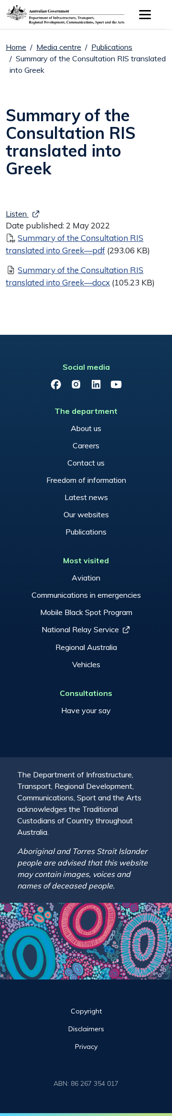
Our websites (86, 514)
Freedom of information (86, 480)
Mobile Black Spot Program (86, 612)
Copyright (86, 1011)
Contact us (86, 462)
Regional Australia (86, 647)
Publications (111, 47)
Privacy (86, 1046)
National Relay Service (80, 629)
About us (86, 428)
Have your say (86, 710)
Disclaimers (86, 1029)
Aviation (86, 577)
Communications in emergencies (86, 595)
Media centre (58, 47)
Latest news (86, 497)
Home (16, 47)
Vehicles (86, 664)
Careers (86, 445)
